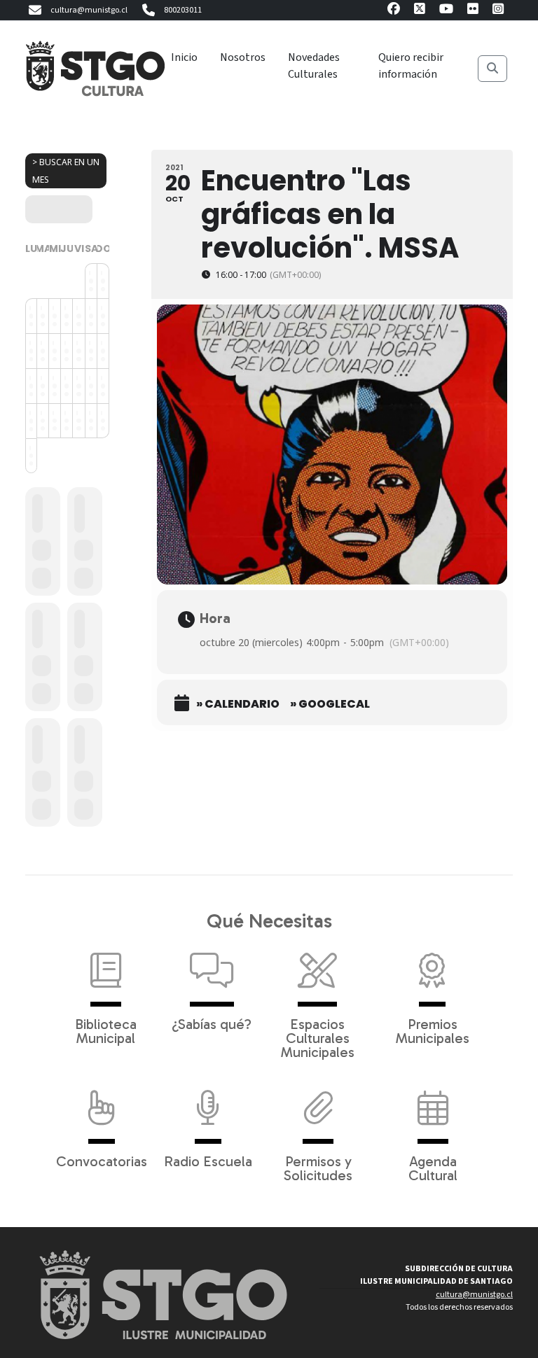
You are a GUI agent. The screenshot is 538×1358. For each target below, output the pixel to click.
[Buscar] (492, 68)
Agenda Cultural (432, 1167)
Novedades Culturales (314, 66)
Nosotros (242, 57)
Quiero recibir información (410, 66)
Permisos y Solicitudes (318, 1167)
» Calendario (238, 704)
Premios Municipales (432, 1030)
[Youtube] (446, 11)
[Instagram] (498, 11)
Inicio (184, 57)
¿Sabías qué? (211, 1023)
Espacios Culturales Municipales (317, 1037)
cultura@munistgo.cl (88, 10)
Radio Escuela (208, 1160)
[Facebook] (394, 11)
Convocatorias (101, 1160)
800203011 (183, 10)
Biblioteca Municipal (106, 1030)
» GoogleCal (330, 704)
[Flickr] (473, 11)
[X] (420, 11)
